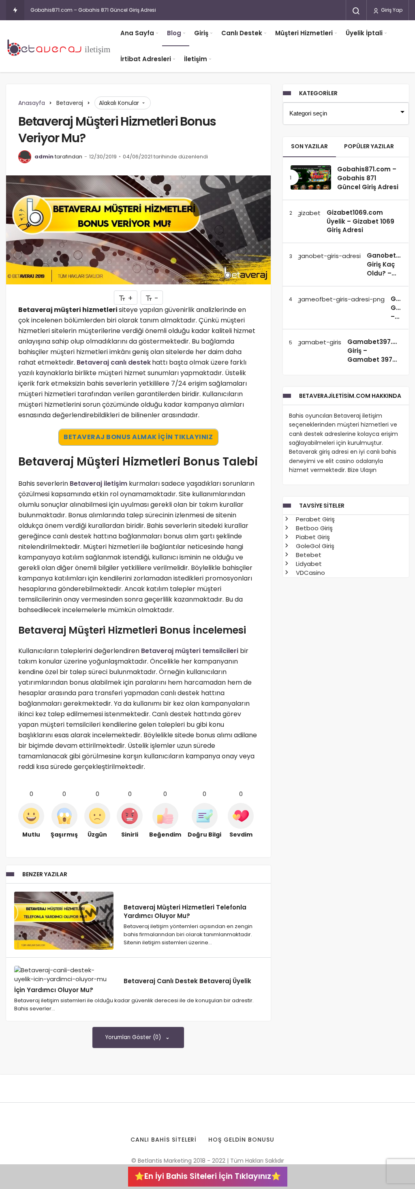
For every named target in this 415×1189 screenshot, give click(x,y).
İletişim (195, 59)
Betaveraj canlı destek (114, 362)
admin (43, 156)
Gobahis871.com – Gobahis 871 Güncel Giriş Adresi (93, 9)
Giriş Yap (391, 9)
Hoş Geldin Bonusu (241, 1140)
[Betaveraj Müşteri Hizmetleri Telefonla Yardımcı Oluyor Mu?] (63, 921)
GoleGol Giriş (314, 546)
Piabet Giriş (312, 537)
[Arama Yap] (356, 11)
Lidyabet (308, 563)
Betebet (307, 555)
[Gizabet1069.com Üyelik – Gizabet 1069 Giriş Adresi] (306, 213)
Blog (174, 33)
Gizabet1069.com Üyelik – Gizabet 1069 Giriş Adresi (360, 221)
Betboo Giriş (313, 528)
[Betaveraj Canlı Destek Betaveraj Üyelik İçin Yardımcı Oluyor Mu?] (63, 975)
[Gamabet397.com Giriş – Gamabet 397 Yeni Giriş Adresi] (316, 342)
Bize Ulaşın (362, 470)
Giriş (201, 33)
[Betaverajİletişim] (61, 46)
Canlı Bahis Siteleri (163, 1140)
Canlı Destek (241, 33)
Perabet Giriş (314, 519)
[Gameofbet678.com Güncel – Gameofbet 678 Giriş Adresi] (338, 299)
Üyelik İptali (364, 33)
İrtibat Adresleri (145, 59)
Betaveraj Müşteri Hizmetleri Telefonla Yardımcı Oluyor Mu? (185, 911)
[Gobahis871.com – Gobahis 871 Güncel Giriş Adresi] (311, 177)
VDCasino (309, 572)
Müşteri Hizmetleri (304, 33)
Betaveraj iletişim (98, 483)
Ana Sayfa (137, 33)
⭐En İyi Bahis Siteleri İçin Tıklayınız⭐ (208, 1176)
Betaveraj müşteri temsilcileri (189, 650)
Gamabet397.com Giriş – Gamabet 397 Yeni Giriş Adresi (377, 354)
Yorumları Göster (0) (134, 1037)
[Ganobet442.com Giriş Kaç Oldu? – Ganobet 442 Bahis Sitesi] (326, 255)
